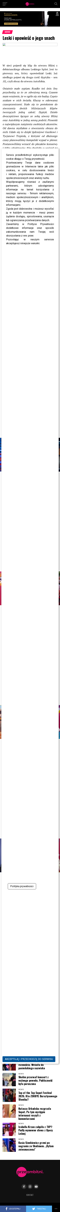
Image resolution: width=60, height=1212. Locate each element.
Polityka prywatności (21, 886)
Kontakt (30, 1194)
